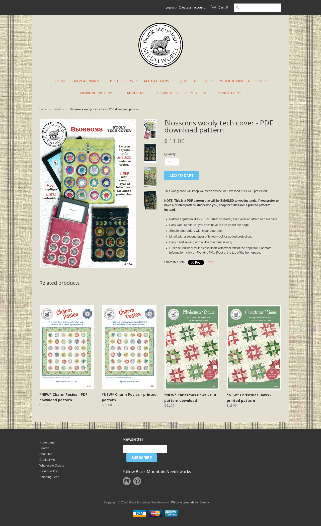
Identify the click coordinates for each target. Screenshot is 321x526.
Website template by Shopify (190, 502)
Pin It (210, 262)
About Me (45, 454)
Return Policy (48, 471)
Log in (170, 7)
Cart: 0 (223, 7)
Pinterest (137, 481)
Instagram (127, 481)
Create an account (192, 7)
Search (44, 448)
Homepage (47, 442)
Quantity (170, 154)
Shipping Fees (49, 477)
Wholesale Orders (51, 465)
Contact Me (47, 460)
